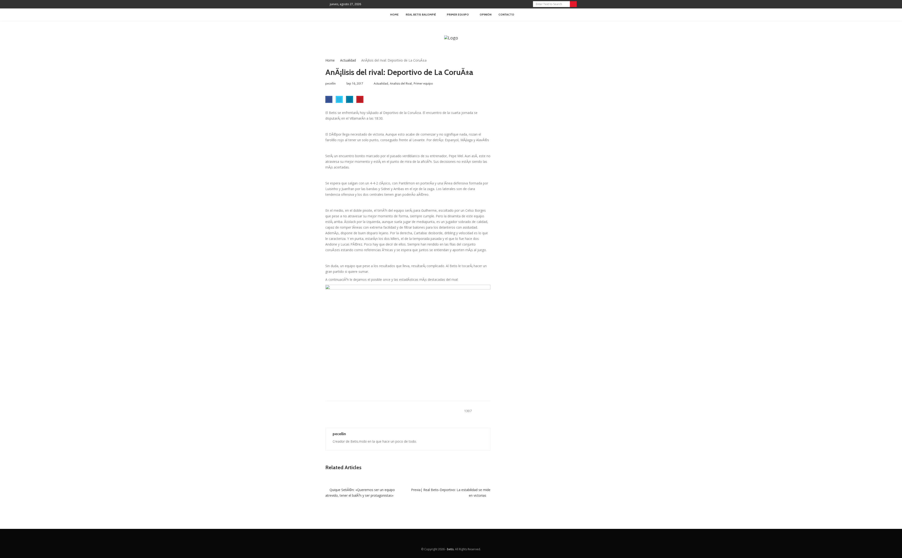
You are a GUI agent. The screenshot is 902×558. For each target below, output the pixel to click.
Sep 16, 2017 (354, 84)
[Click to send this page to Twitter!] (339, 99)
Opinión (485, 14)
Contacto (506, 14)
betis (450, 549)
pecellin (339, 434)
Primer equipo (423, 84)
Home (394, 14)
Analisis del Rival (401, 84)
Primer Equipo (458, 14)
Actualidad (348, 60)
